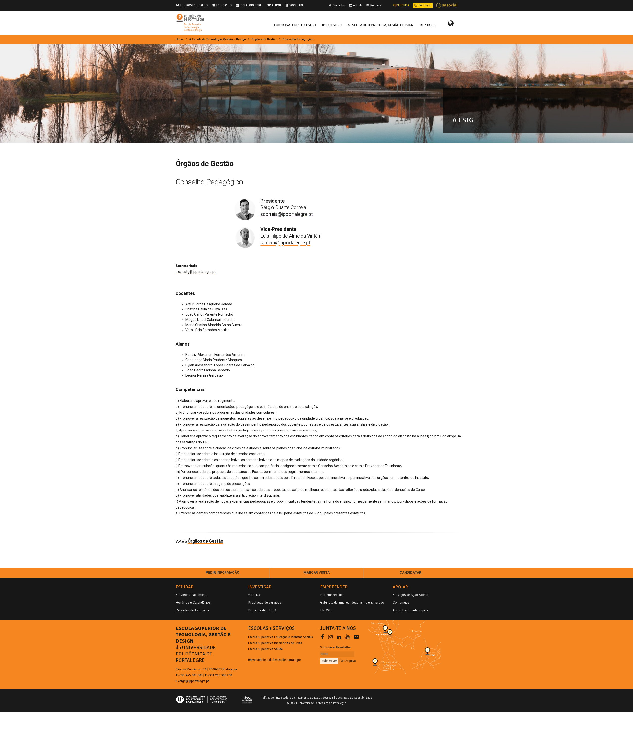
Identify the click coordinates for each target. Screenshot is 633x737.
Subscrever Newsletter (335, 647)
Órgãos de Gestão (264, 39)
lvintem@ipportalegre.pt (285, 243)
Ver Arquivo (348, 661)
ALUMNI (277, 5)
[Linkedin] (340, 637)
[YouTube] (349, 637)
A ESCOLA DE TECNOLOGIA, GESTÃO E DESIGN (380, 25)
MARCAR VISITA (316, 572)
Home (180, 39)
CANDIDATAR (410, 572)
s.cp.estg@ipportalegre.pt (196, 272)
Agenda (357, 5)
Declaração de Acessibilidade (354, 697)
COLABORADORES (252, 5)
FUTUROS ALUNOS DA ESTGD (295, 25)
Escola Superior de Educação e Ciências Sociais (280, 637)
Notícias (375, 5)
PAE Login (424, 5)
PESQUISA (402, 5)
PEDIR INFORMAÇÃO (222, 572)
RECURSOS (427, 25)
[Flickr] (356, 637)
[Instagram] (331, 637)
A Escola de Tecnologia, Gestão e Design (217, 39)
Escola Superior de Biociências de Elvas (275, 643)
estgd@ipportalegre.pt (193, 681)
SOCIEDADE (296, 5)
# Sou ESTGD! (331, 25)
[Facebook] (323, 637)
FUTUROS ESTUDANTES (194, 5)
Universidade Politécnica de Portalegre (274, 660)
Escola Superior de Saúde (265, 649)
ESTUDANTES (224, 5)
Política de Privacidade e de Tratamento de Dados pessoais (297, 697)
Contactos (339, 5)
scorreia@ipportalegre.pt (286, 214)
